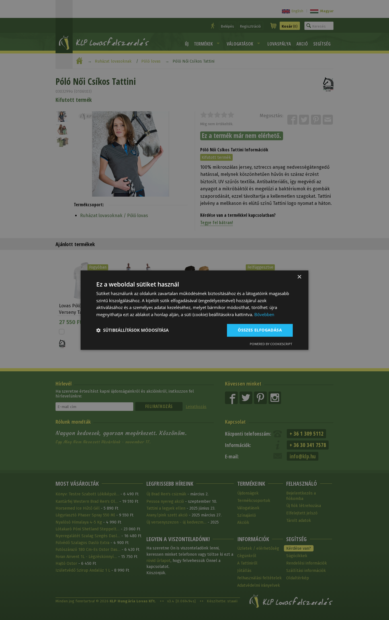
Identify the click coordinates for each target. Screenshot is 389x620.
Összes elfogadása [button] (260, 330)
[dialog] (194, 310)
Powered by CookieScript (271, 344)
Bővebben (264, 315)
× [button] (299, 277)
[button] (132, 330)
